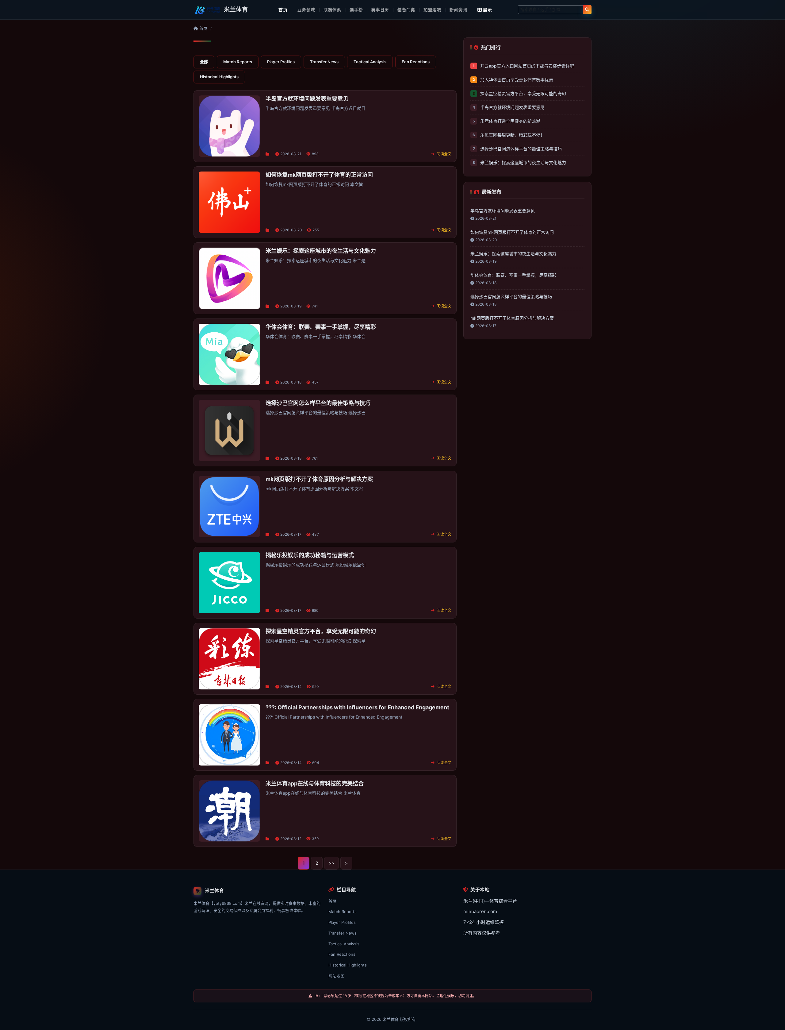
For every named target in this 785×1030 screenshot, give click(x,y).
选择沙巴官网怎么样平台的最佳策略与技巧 (521, 148)
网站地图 (336, 975)
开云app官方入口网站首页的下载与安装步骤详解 (527, 65)
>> (331, 863)
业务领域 (306, 9)
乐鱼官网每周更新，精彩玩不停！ (512, 134)
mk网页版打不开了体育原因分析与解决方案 (512, 318)
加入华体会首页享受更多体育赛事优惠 (516, 79)
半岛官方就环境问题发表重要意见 (512, 107)
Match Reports (237, 61)
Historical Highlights (219, 76)
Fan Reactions (416, 61)
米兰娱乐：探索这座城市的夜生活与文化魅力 (523, 162)
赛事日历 (380, 9)
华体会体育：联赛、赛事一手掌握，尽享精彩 (513, 275)
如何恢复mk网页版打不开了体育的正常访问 (512, 232)
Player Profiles (281, 61)
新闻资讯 (458, 9)
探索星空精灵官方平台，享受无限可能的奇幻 (523, 93)
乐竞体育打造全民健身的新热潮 (510, 121)
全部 (204, 61)
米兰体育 (391, 1019)
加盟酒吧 (432, 9)
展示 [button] (487, 9)
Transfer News (324, 61)
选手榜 (356, 9)
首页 (282, 9)
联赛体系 (332, 9)
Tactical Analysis (370, 61)
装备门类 (406, 9)
